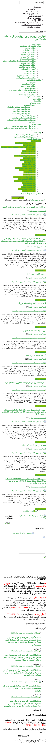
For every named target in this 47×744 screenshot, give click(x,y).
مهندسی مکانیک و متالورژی (26, 75)
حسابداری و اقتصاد (29, 84)
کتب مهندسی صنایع (29, 151)
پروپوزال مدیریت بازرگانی (21, 109)
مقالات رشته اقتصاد (29, 52)
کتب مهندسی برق (29, 158)
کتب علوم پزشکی (29, 175)
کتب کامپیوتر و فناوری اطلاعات (25, 156)
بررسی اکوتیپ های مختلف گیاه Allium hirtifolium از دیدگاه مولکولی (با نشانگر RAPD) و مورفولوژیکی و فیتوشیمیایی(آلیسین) (25, 481)
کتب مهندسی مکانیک (28, 153)
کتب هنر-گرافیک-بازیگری (27, 189)
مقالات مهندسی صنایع (28, 59)
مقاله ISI (37, 101)
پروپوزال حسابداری (29, 116)
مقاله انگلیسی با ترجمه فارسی (30, 46)
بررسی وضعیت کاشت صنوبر (35, 331)
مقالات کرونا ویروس (28, 57)
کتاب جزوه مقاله (36, 200)
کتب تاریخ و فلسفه (29, 166)
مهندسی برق (31, 71)
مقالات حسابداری (29, 50)
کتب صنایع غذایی (30, 172)
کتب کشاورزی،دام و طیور (27, 179)
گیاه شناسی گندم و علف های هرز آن (32, 303)
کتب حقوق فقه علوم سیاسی (25, 168)
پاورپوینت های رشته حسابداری (25, 137)
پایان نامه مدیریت (29, 145)
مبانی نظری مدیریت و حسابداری (24, 126)
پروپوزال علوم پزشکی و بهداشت (24, 118)
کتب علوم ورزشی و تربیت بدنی (24, 177)
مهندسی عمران (30, 73)
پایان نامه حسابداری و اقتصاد (25, 143)
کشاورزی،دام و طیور (28, 69)
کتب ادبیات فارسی (29, 164)
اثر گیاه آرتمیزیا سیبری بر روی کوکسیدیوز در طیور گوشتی (24, 207)
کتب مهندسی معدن (29, 183)
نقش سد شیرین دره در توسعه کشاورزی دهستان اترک (25, 383)
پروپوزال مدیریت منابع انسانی (19, 113)
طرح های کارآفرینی (34, 139)
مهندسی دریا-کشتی (29, 191)
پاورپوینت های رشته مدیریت (26, 134)
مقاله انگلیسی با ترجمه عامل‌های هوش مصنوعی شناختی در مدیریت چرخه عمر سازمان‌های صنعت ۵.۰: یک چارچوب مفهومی (22, 703)
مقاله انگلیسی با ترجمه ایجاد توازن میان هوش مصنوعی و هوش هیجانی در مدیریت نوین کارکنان (22, 688)
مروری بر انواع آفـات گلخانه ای (34, 445)
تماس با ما (32, 9)
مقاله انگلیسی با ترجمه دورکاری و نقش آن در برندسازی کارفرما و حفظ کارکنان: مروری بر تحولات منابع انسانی (22, 672)
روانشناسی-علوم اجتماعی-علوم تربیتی (22, 90)
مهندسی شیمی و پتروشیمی (26, 78)
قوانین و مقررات (29, 13)
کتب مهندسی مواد (29, 185)
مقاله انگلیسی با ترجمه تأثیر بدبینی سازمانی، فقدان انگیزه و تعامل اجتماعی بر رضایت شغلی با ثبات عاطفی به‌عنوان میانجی (21, 657)
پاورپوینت (37, 132)
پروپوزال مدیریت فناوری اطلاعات (18, 107)
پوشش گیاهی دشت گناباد (36, 274)
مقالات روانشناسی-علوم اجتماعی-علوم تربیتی (19, 61)
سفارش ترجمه (35, 16)
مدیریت (33, 82)
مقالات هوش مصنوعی (28, 54)
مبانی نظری (36, 124)
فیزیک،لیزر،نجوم (30, 162)
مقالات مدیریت (30, 48)
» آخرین (26, 511)
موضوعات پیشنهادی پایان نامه (30, 193)
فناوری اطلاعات (30, 92)
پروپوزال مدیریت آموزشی (21, 111)
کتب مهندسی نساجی (28, 187)
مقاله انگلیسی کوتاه (34, 97)
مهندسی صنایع (30, 88)
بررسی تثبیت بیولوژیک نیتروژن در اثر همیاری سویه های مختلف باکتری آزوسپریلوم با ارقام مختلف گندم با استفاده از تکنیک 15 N (24, 412)
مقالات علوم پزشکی (28, 63)
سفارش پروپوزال (34, 18)
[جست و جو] (45, 31)
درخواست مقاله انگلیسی (31, 25)
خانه (44, 200)
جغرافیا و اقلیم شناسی (28, 160)
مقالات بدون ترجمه (34, 80)
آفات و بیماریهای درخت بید (36, 355)
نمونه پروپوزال (35, 103)
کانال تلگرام (36, 20)
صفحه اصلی (36, 44)
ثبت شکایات (31, 11)
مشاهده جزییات (40, 235)
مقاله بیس (37, 99)
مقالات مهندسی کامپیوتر (27, 65)
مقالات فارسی (36, 141)
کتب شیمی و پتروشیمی (27, 170)
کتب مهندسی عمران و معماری (25, 181)
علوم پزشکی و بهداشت (27, 94)
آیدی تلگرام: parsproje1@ (25, 22)
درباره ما (37, 7)
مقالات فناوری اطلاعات (27, 67)
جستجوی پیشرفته (34, 27)
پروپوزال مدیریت (30, 105)
